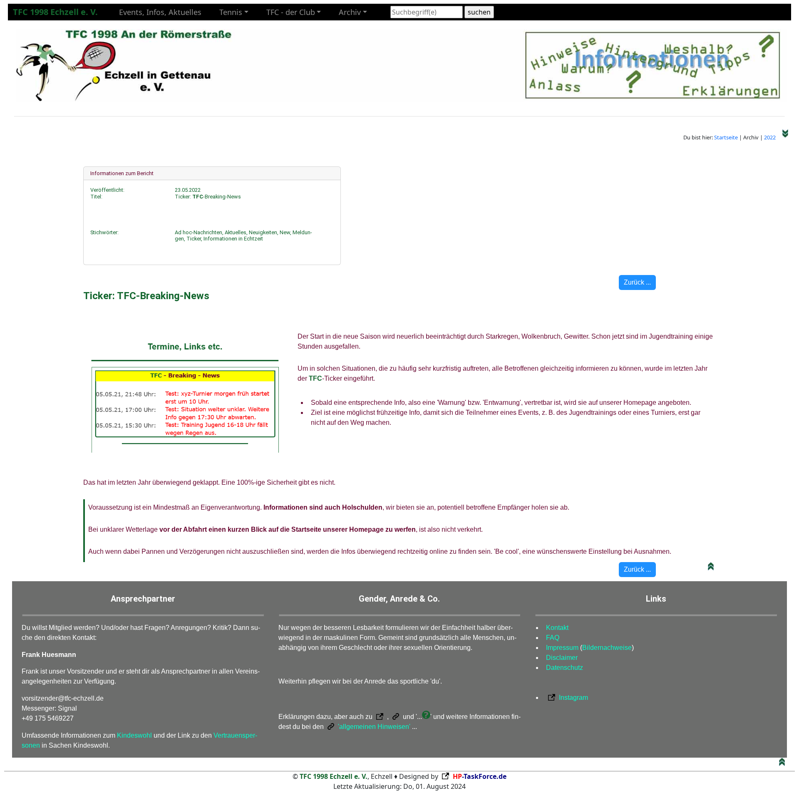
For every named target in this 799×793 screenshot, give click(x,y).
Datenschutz (564, 667)
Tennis (230, 12)
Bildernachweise (607, 647)
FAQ (552, 637)
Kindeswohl (134, 735)
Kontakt (557, 627)
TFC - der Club (290, 12)
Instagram (573, 697)
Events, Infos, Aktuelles (160, 12)
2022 (770, 137)
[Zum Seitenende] (785, 137)
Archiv (350, 12)
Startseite (726, 137)
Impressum (562, 647)
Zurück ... (637, 282)
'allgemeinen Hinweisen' (373, 726)
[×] (426, 716)
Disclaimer (562, 657)
